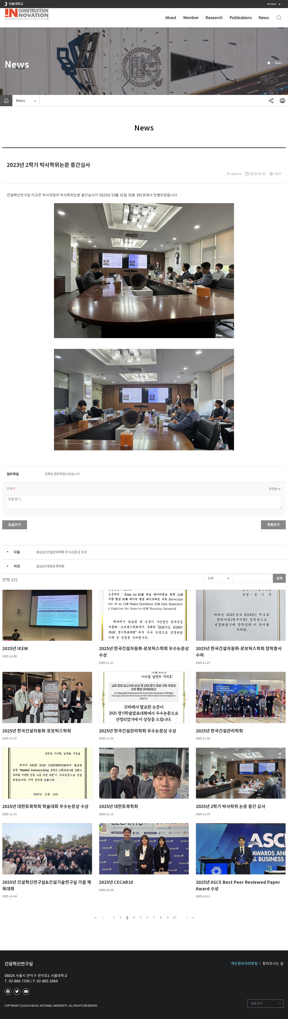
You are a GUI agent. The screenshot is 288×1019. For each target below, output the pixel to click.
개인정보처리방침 (244, 963)
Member (191, 17)
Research (214, 17)
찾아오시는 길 (273, 963)
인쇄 (282, 100)
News (264, 17)
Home (269, 62)
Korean (271, 4)
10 (174, 917)
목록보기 (273, 525)
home (6, 100)
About (170, 17)
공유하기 (271, 100)
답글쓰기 (14, 525)
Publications (241, 17)
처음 (95, 917)
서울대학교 (16, 4)
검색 (279, 578)
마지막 (192, 917)
